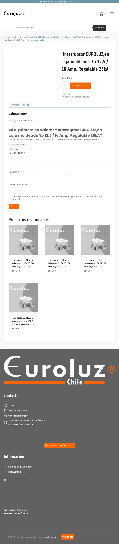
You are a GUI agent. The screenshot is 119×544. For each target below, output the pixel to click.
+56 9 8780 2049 (48, 1)
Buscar (99, 27)
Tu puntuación (17, 144)
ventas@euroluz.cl (18, 415)
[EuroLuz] (13, 13)
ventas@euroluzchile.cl (68, 1)
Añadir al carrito (80, 85)
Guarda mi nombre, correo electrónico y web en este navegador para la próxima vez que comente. (57, 197)
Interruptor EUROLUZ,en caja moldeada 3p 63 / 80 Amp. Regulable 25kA (23, 263)
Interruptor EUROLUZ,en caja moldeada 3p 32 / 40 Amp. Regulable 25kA (95, 263)
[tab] (21, 105)
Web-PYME (50, 537)
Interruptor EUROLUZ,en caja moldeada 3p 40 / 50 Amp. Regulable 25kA (59, 263)
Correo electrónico (20, 184)
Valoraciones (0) (21, 105)
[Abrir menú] (111, 14)
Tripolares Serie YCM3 (80, 97)
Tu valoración (17, 152)
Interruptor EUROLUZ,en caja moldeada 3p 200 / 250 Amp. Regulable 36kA (23, 321)
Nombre (14, 172)
